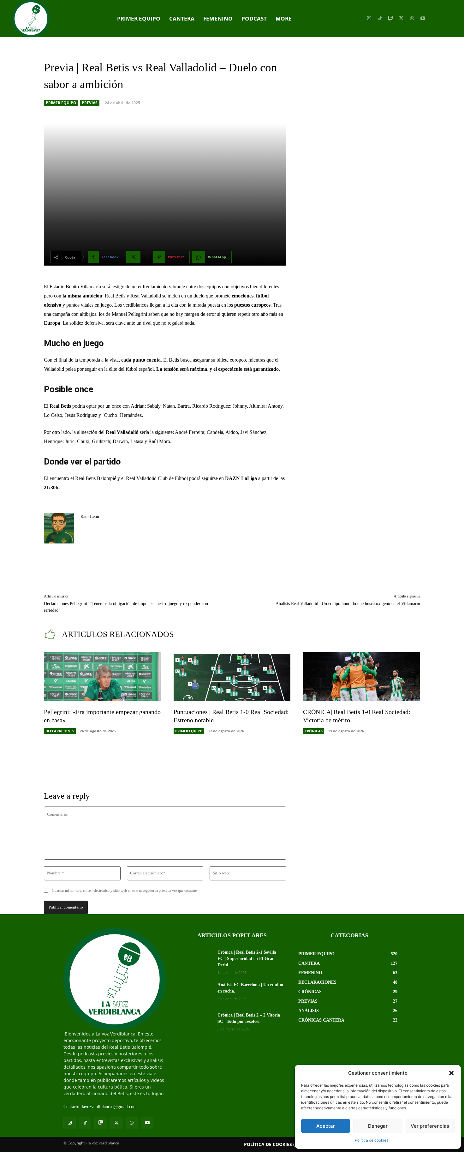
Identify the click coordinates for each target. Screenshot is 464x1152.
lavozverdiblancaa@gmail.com (109, 1106)
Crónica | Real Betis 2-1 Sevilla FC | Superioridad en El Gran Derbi (246, 958)
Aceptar (325, 1126)
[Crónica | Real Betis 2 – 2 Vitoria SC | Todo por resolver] (196, 1023)
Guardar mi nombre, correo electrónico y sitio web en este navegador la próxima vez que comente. (125, 890)
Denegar (378, 1126)
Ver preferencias (430, 1126)
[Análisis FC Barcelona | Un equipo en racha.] (196, 993)
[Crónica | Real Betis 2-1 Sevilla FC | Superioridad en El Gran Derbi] (196, 960)
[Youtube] (422, 18)
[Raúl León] (59, 528)
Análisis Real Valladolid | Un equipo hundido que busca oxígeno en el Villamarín (348, 603)
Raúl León (89, 516)
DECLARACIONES (59, 731)
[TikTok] (380, 18)
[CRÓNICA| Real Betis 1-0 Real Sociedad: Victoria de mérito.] (361, 676)
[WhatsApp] (412, 18)
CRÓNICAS (314, 731)
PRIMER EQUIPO (61, 102)
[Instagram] (369, 18)
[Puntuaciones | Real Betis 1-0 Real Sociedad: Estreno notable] (232, 676)
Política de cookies (371, 1140)
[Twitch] (390, 18)
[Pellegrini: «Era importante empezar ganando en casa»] (102, 676)
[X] (401, 18)
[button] (451, 1073)
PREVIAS (90, 102)
